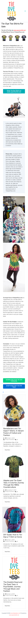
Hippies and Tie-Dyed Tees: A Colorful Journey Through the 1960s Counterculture (13, 483)
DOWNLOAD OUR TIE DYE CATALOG (14, 380)
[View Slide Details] (14, 38)
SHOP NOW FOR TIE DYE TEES (14, 386)
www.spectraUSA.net (19, 30)
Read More (7, 450)
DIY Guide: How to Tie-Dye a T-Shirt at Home (12, 536)
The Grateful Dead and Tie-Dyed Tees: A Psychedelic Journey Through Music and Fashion (12, 586)
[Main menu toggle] (25, 11)
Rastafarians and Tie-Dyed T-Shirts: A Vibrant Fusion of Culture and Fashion (13, 431)
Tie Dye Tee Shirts (9, 439)
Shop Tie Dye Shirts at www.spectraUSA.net (14, 91)
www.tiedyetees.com (15, 613)
